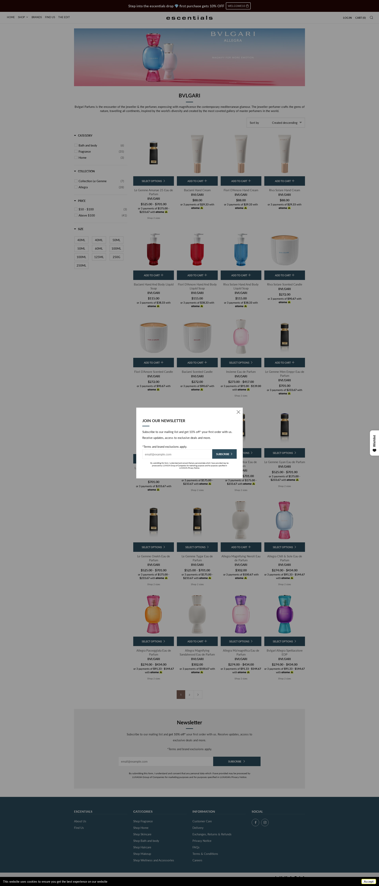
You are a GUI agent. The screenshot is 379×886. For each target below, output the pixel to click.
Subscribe (222, 454)
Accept (369, 881)
